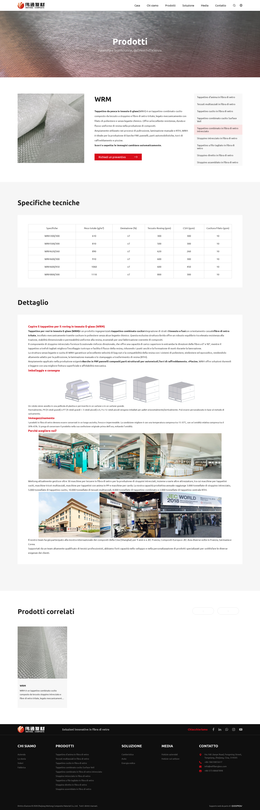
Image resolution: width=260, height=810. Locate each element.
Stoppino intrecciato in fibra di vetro (217, 138)
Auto (124, 758)
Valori (20, 763)
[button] (203, 611)
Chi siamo (152, 5)
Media (204, 5)
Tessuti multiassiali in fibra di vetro (216, 104)
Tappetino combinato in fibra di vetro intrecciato (217, 130)
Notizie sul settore (170, 758)
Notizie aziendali (170, 754)
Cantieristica (128, 754)
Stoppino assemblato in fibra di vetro (217, 162)
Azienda (21, 754)
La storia (22, 758)
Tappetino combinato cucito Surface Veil (217, 120)
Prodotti (170, 5)
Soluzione (188, 5)
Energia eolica (128, 763)
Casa (137, 5)
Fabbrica (22, 767)
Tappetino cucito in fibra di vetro (215, 111)
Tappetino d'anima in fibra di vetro (216, 97)
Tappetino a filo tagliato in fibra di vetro (216, 147)
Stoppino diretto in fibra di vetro (215, 155)
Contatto (220, 5)
